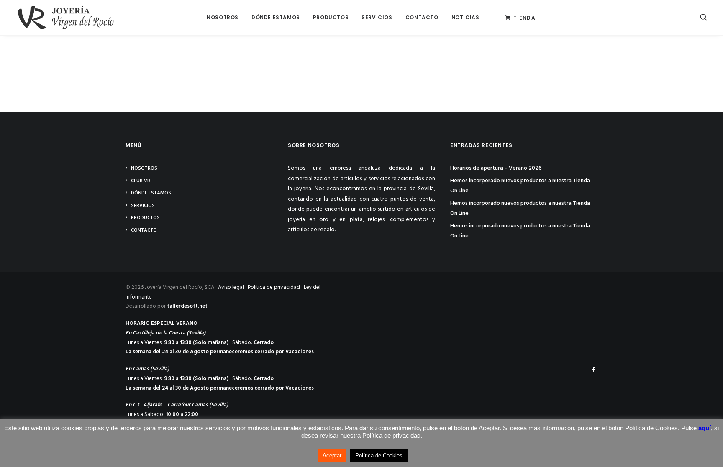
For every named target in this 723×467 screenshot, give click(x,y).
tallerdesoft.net (187, 306)
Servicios (377, 17)
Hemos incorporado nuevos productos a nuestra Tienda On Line (520, 186)
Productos (331, 17)
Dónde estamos (275, 17)
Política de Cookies (379, 455)
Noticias (465, 17)
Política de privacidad (274, 287)
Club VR (140, 181)
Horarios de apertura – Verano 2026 (496, 168)
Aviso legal (231, 287)
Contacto (421, 17)
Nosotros (222, 17)
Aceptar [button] (332, 455)
